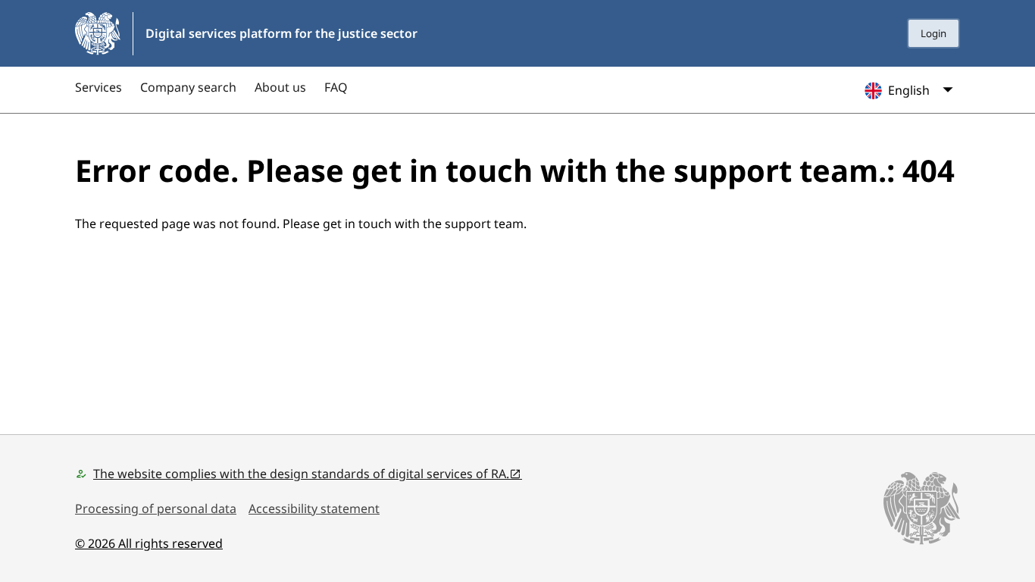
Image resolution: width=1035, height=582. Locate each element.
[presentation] (933, 33)
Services (98, 87)
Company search (188, 87)
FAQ (336, 87)
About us (280, 87)
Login (933, 33)
